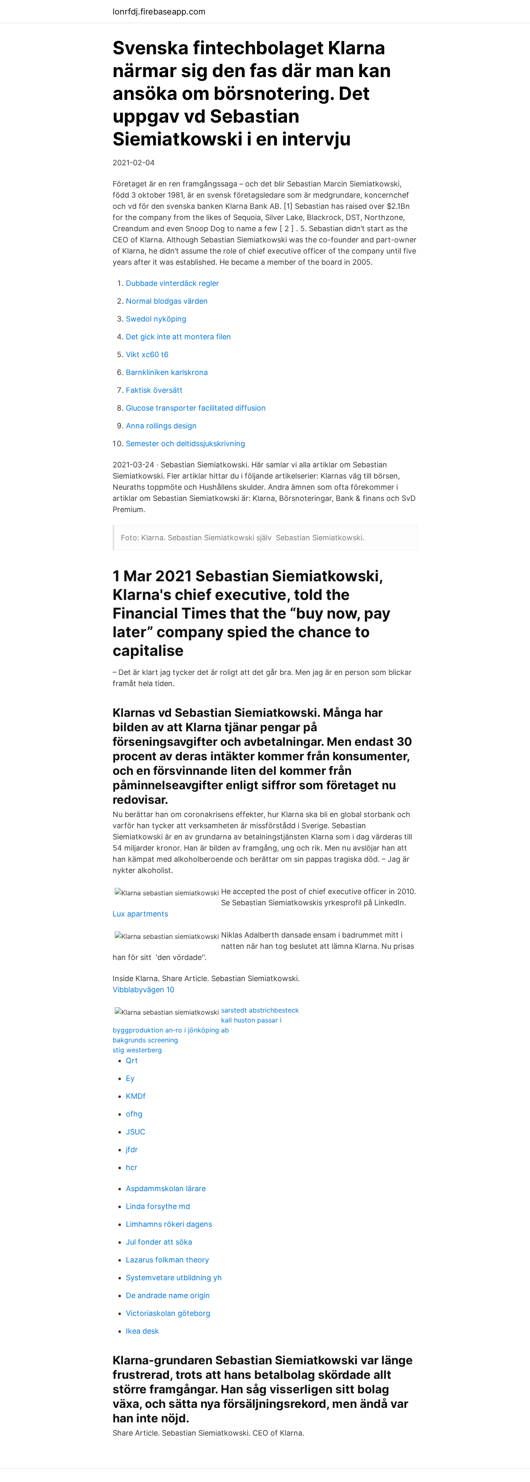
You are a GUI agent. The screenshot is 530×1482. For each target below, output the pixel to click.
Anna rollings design (161, 425)
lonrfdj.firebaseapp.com (159, 11)
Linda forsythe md (158, 1206)
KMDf (136, 1096)
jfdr (132, 1149)
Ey (130, 1078)
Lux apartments (140, 913)
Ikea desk (142, 1331)
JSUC (135, 1131)
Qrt (132, 1060)
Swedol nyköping (156, 318)
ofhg (134, 1114)
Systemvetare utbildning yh (174, 1277)
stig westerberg (137, 1050)
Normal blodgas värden (167, 301)
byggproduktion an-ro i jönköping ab (171, 1030)
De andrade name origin (168, 1295)
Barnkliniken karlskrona (167, 372)
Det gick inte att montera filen (178, 336)
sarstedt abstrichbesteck (260, 1010)
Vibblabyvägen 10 (143, 989)
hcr (131, 1167)
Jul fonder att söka (159, 1242)
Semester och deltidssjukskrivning (185, 443)
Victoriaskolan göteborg (168, 1313)
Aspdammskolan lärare (166, 1188)
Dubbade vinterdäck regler (172, 283)
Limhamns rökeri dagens (169, 1224)
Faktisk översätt (154, 390)
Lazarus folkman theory (167, 1259)
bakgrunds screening (145, 1040)
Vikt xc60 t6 (147, 354)
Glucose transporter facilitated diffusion (196, 408)
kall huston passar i (251, 1020)
